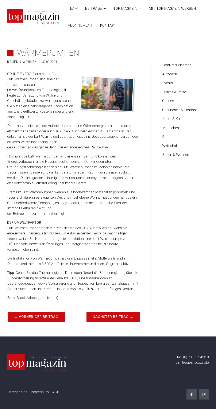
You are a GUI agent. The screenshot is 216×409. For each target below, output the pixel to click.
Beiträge (93, 8)
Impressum (40, 392)
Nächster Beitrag (113, 317)
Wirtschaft (170, 146)
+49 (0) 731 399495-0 (193, 357)
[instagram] (204, 394)
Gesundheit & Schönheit (181, 110)
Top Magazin (125, 8)
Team (73, 8)
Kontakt (108, 25)
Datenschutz (17, 392)
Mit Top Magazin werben (172, 8)
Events (167, 83)
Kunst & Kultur (173, 119)
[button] (104, 8)
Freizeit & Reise (174, 92)
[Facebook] (191, 394)
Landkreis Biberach (176, 65)
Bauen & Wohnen (175, 154)
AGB (55, 392)
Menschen (170, 128)
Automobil (170, 74)
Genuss (168, 101)
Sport (166, 137)
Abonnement (80, 25)
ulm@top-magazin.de (192, 362)
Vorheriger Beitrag (36, 317)
